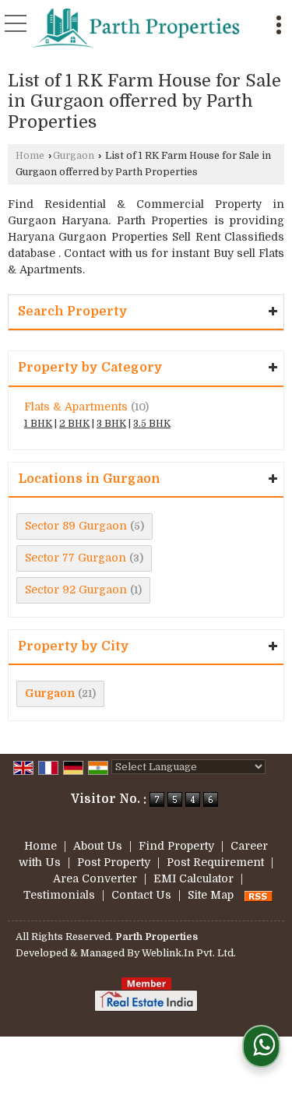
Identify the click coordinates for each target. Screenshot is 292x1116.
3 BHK (111, 423)
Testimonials (59, 895)
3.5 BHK (152, 423)
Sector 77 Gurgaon (75, 557)
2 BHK (74, 423)
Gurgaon (73, 155)
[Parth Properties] (137, 27)
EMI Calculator (193, 878)
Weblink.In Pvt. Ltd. (189, 953)
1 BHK (38, 423)
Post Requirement (215, 862)
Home (30, 155)
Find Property (176, 846)
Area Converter (95, 878)
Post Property (113, 862)
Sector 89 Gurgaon (76, 525)
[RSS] (259, 895)
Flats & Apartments (76, 406)
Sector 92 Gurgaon (76, 589)
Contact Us (141, 895)
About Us (97, 846)
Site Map (211, 895)
